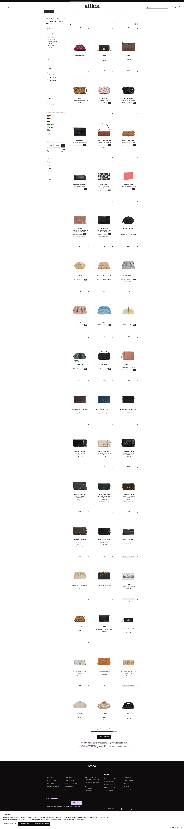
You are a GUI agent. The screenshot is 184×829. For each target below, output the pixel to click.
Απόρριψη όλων (25, 823)
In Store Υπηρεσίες (109, 784)
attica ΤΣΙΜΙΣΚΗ (50, 783)
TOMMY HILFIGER (128, 539)
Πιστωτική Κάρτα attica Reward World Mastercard (92, 778)
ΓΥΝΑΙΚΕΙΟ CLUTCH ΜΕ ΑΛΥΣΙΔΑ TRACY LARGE (104, 58)
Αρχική (47, 18)
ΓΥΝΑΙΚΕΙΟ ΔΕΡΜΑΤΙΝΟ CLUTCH (128, 586)
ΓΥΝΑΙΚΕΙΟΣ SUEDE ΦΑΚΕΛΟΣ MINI (80, 100)
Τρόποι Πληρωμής (70, 777)
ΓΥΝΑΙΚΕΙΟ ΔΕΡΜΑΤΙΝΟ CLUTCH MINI (128, 716)
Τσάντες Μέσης (51, 39)
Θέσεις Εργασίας (128, 780)
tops (95, 746)
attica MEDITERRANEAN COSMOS (52, 787)
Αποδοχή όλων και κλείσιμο (42, 823)
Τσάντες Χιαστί (51, 35)
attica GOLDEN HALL (51, 780)
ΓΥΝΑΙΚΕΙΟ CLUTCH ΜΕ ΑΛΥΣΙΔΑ (128, 541)
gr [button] (4, 7)
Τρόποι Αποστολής (70, 780)
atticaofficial (107, 808)
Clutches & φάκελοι (52, 41)
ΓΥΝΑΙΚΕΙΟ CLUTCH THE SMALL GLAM (80, 58)
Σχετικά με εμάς (128, 777)
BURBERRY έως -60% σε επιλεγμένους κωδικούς (81, 1)
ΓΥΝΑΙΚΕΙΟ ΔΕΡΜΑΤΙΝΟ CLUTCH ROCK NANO (80, 497)
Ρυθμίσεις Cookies (8, 823)
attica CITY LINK (50, 777)
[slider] (47, 150)
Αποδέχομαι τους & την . (64, 806)
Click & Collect (69, 786)
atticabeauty (115, 808)
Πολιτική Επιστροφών (71, 783)
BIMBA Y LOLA (128, 184)
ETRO (128, 55)
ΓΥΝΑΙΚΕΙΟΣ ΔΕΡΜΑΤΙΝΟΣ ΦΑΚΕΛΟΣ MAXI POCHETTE (128, 367)
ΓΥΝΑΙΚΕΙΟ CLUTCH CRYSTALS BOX (104, 187)
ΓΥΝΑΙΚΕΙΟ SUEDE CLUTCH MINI (80, 628)
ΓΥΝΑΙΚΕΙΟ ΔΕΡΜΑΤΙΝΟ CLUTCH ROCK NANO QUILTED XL (128, 454)
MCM (104, 55)
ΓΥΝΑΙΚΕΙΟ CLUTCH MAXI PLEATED (104, 366)
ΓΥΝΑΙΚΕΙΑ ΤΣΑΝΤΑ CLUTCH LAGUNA (128, 321)
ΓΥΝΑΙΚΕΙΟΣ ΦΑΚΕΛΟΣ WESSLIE (80, 142)
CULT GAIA (128, 319)
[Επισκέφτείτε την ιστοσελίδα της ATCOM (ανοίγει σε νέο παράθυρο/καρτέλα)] (176, 827)
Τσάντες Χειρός (51, 30)
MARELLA (80, 713)
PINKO (80, 98)
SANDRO (128, 584)
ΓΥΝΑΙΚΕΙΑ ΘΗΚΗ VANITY (80, 366)
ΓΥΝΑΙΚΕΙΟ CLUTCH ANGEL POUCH (80, 409)
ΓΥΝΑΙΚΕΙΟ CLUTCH (128, 57)
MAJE (128, 713)
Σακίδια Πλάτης (51, 37)
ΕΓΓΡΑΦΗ (75, 802)
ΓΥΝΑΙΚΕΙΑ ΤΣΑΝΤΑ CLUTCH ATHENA (128, 276)
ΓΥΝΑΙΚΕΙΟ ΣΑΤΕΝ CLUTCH (104, 100)
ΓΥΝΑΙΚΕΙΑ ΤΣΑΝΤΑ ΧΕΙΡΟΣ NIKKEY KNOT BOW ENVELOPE (80, 231)
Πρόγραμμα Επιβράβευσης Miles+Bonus (89, 788)
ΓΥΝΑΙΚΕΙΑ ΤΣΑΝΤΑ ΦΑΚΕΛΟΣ (104, 142)
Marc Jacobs (124, 743)
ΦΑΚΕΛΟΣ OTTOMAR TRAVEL (104, 671)
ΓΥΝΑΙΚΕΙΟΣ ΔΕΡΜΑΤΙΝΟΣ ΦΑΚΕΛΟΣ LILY (128, 629)
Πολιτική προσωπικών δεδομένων (72, 806)
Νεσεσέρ (50, 43)
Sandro (106, 743)
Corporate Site (128, 792)
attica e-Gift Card (72, 789)
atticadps (96, 808)
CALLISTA (80, 364)
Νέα (125, 783)
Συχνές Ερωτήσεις (109, 781)
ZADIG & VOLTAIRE (80, 408)
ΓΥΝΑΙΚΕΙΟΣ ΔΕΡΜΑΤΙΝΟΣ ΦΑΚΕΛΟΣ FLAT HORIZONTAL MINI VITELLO (104, 629)
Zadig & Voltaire (92, 745)
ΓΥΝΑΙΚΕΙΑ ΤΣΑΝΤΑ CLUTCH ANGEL (128, 409)
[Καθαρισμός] (164, 7)
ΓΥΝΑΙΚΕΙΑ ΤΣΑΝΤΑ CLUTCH (104, 585)
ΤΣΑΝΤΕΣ (57, 18)
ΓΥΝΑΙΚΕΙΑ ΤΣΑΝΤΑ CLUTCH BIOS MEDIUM (104, 276)
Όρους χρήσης (59, 806)
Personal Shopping (109, 787)
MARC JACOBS (80, 55)
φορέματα (88, 746)
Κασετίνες (50, 47)
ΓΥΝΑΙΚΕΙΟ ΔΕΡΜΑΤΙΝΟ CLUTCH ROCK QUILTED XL (104, 542)
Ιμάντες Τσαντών (52, 45)
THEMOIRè (104, 273)
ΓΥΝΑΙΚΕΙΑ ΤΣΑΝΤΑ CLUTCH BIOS (79, 585)
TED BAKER (79, 140)
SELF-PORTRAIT (104, 98)
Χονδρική (126, 786)
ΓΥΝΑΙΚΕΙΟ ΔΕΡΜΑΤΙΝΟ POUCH (128, 186)
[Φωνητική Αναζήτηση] (166, 7)
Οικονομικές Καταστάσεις (131, 789)
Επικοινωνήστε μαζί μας (110, 778)
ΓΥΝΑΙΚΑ (52, 18)
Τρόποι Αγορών (108, 790)
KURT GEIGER (104, 184)
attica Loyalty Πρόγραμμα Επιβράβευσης (92, 783)
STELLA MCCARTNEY (104, 140)
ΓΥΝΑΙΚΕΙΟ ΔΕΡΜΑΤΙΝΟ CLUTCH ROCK (80, 454)
